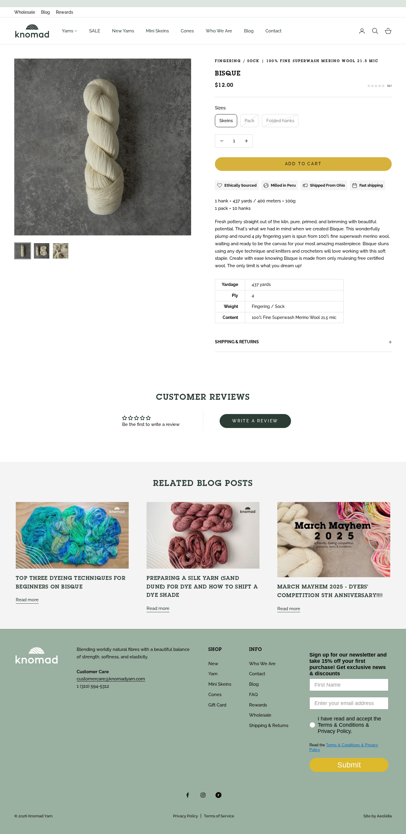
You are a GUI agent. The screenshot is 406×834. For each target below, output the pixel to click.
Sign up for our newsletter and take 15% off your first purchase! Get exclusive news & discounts (348, 664)
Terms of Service (219, 816)
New (213, 663)
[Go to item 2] (41, 251)
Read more (27, 599)
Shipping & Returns (268, 725)
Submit (349, 765)
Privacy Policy (185, 816)
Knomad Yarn (40, 816)
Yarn (213, 673)
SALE (94, 31)
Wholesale (24, 12)
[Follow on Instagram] (203, 795)
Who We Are (219, 31)
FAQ (253, 694)
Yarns (68, 31)
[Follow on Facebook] (188, 795)
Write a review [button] (255, 420)
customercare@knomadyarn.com (111, 679)
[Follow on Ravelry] (218, 795)
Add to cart (303, 163)
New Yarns (123, 31)
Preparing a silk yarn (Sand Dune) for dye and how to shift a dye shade (202, 587)
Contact (273, 31)
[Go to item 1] (22, 251)
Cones (187, 31)
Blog (45, 12)
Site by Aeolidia (377, 816)
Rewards (64, 12)
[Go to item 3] (60, 251)
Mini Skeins (157, 31)
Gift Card (217, 705)
